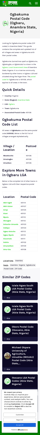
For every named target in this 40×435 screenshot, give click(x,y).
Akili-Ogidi (7, 203)
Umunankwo (8, 246)
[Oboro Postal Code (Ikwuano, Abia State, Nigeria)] (7, 330)
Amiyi (5, 210)
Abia (8, 298)
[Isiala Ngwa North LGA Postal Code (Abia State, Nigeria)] (7, 309)
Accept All (19, 425)
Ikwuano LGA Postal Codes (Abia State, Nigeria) (23, 381)
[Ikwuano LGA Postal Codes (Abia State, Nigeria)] (7, 381)
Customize (20, 415)
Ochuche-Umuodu (10, 224)
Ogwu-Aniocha (9, 231)
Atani (5, 213)
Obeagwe (7, 221)
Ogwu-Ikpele (8, 235)
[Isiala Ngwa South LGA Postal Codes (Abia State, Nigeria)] (7, 289)
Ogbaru (12, 104)
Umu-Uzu (7, 249)
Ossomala (7, 239)
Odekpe (6, 228)
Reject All (19, 420)
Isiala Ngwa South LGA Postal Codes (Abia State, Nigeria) (24, 288)
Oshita (6, 242)
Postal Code (8, 269)
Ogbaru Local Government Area (14, 67)
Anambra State (24, 100)
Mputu (6, 217)
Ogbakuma (30, 265)
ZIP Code (18, 269)
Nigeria (22, 265)
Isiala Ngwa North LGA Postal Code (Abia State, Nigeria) (24, 309)
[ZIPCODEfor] (10, 3)
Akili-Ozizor (8, 206)
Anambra (19, 261)
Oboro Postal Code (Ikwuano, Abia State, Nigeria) (22, 330)
